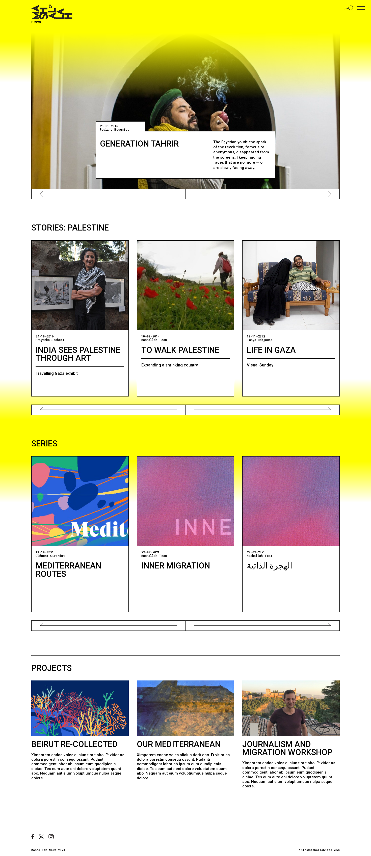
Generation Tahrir (139, 144)
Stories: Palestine (70, 228)
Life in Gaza (271, 350)
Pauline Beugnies (114, 129)
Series (44, 443)
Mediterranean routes (68, 570)
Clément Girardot (50, 556)
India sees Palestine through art (78, 354)
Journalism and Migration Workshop (287, 748)
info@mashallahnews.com (319, 850)
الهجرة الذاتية (269, 565)
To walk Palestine (180, 350)
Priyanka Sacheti (50, 340)
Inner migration (175, 565)
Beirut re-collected (74, 744)
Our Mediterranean (179, 744)
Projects (51, 668)
